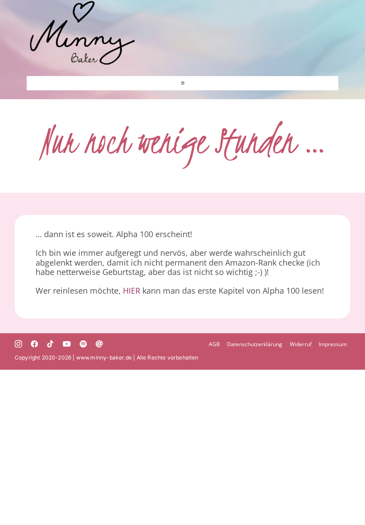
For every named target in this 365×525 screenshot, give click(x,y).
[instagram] (18, 343)
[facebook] (34, 343)
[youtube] (67, 343)
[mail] (99, 343)
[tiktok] (50, 343)
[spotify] (83, 343)
